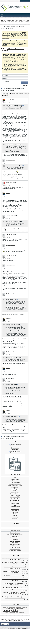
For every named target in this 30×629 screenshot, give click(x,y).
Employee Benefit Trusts (15, 484)
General (9, 19)
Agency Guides (15, 518)
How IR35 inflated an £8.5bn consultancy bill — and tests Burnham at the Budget (15, 558)
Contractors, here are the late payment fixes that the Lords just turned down (15, 584)
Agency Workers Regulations (15, 485)
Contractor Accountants (15, 549)
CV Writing (15, 517)
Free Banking (15, 539)
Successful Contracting (15, 500)
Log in (25, 82)
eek (7, 318)
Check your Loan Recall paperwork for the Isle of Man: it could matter (15, 572)
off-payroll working (12, 277)
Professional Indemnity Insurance (15, 534)
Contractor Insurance (15, 533)
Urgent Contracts (15, 510)
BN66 (18, 482)
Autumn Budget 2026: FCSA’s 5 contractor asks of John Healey (15, 563)
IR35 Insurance (15, 536)
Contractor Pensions (15, 544)
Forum (5, 26)
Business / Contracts (19, 19)
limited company (21, 608)
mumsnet (19, 610)
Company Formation (15, 541)
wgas (23, 612)
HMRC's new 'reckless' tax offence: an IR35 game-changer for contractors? (15, 593)
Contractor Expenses (15, 506)
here (15, 43)
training (11, 612)
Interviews (15, 515)
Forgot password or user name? (6, 83)
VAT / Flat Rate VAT (15, 493)
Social (10, 22)
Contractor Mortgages (15, 537)
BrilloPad (8, 293)
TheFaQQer (8, 99)
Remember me (6, 81)
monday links (10, 610)
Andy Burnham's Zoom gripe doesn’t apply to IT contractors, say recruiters (15, 567)
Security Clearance (15, 513)
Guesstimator (9, 234)
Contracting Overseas (15, 501)
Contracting (4, 19)
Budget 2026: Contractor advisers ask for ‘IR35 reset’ (15, 575)
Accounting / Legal (10, 20)
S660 (15, 482)
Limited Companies (15, 489)
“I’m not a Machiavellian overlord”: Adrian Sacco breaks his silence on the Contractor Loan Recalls (15, 597)
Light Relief (15, 22)
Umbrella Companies (18, 20)
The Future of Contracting (9, 21)
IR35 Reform (17, 21)
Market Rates (15, 512)
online (23, 610)
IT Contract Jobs (15, 509)
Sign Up (26, 85)
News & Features (15, 479)
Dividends (15, 490)
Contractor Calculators (15, 503)
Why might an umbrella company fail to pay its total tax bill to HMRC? (15, 579)
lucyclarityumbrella (10, 160)
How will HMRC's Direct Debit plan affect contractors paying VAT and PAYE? (15, 588)
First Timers (15, 480)
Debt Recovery (15, 542)
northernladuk (9, 182)
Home (15, 477)
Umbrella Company (15, 492)
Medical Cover (15, 545)
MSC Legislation (15, 487)
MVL (15, 505)
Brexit (13, 19)
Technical (23, 21)
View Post (23, 105)
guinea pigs (11, 608)
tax (25, 610)
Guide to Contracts (15, 498)
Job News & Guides (15, 495)
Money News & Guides (15, 497)
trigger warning (15, 612)
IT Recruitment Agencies (15, 550)
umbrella (20, 612)
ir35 (17, 608)
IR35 (11, 482)
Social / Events (20, 22)
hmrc (14, 608)
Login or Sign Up (24, 1)
